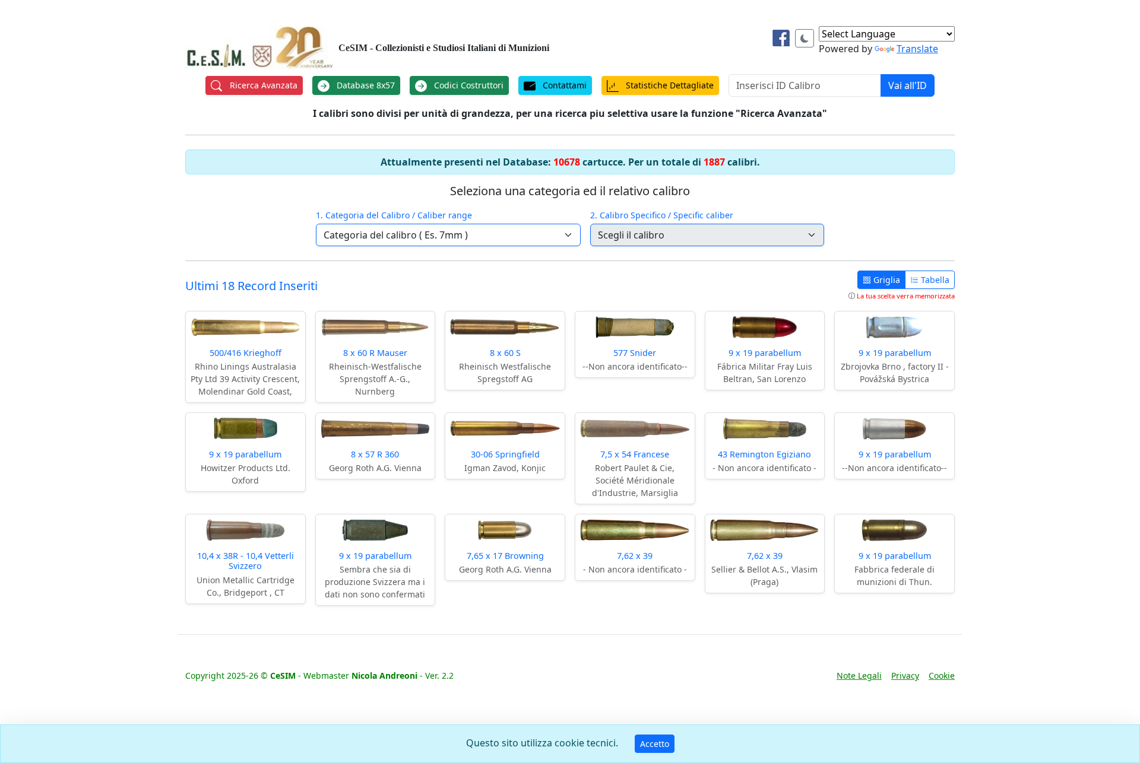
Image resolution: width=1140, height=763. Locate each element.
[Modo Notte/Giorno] (804, 38)
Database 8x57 (364, 85)
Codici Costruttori (468, 85)
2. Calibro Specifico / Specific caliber (661, 215)
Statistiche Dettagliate (668, 85)
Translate (917, 48)
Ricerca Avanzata (262, 85)
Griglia (885, 279)
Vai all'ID (907, 85)
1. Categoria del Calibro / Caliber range (394, 215)
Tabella (934, 279)
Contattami (563, 85)
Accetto (654, 743)
